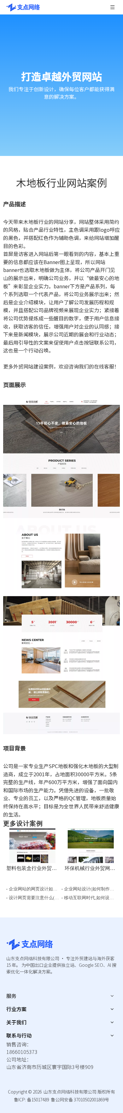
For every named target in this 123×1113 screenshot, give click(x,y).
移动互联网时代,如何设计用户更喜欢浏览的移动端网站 (89, 897)
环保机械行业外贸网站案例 (91, 868)
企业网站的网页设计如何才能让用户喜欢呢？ (34, 889)
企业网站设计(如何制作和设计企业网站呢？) (89, 889)
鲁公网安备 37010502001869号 (80, 1099)
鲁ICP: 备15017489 (31, 1099)
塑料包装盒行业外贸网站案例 (32, 868)
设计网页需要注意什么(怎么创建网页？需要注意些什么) (34, 897)
